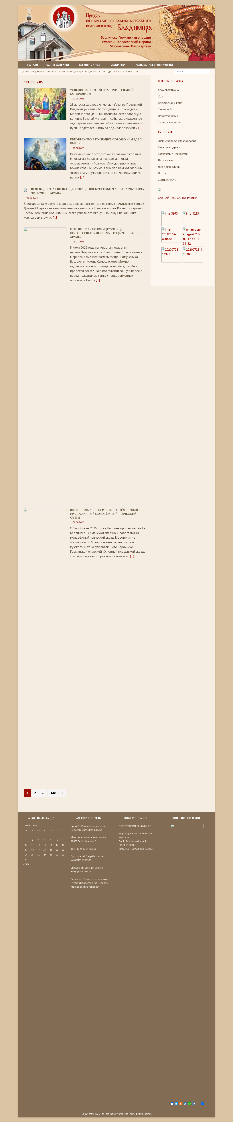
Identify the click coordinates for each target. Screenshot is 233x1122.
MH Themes (145, 1113)
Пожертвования (168, 116)
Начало (32, 64)
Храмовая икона (168, 90)
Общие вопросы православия (177, 141)
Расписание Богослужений (154, 64)
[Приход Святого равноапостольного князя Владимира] (116, 59)
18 (32, 850)
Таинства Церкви (169, 147)
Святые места (167, 179)
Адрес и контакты (169, 122)
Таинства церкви (57, 64)
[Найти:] (192, 71)
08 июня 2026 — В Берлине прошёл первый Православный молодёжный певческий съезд (104, 513)
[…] (140, 128)
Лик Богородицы (169, 166)
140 (53, 793)
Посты (162, 173)
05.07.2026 (78, 241)
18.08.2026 (78, 148)
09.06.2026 (78, 522)
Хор (160, 96)
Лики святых (166, 160)
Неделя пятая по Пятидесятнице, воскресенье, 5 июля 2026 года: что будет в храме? (105, 233)
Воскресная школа (170, 103)
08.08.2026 (32, 197)
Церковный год (89, 64)
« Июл (26, 864)
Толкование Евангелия (172, 154)
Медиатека (117, 64)
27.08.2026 (78, 98)
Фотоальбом (166, 109)
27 (45, 855)
